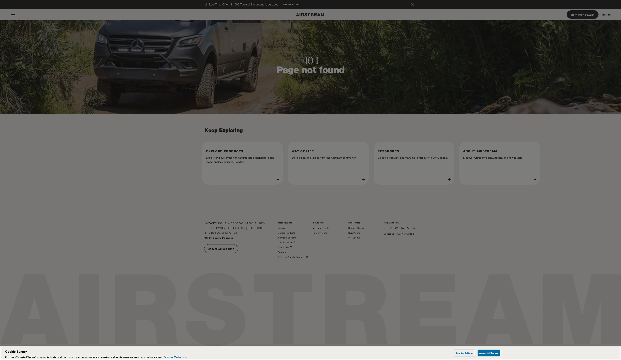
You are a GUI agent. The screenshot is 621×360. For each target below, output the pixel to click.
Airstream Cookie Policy (176, 356)
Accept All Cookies (488, 352)
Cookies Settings (464, 352)
